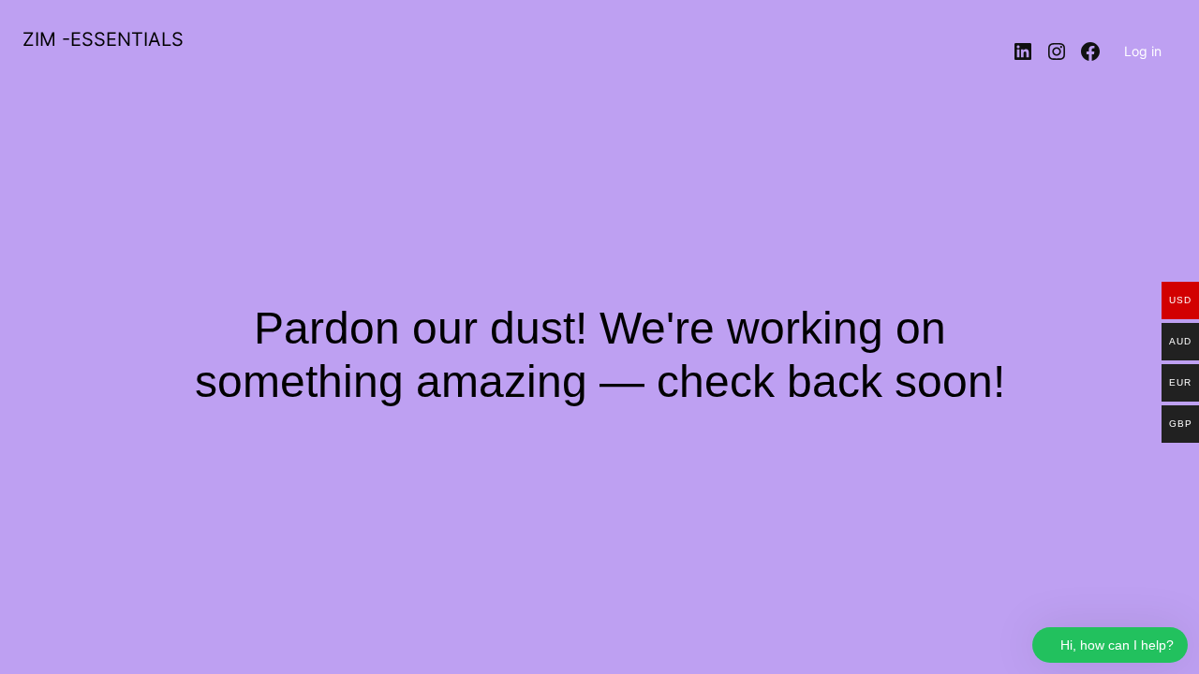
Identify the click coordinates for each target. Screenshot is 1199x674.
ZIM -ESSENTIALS (103, 39)
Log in (1143, 51)
